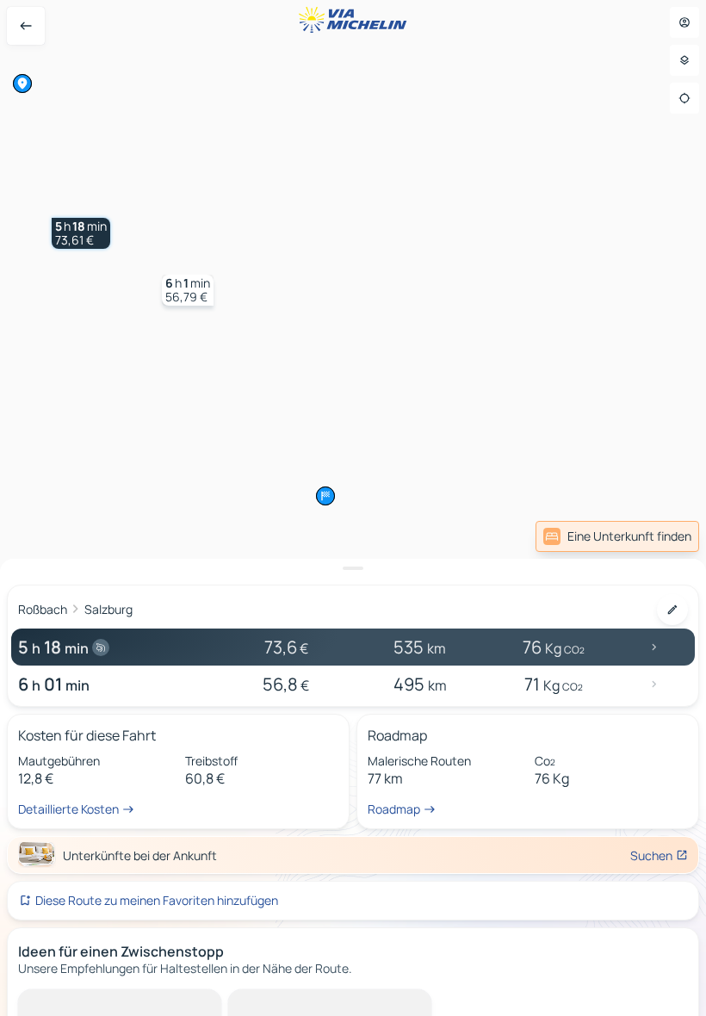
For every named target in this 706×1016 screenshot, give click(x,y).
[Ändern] (672, 609)
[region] (353, 508)
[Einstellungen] (684, 60)
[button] (81, 233)
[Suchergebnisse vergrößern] (353, 568)
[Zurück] (26, 26)
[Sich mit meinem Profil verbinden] (684, 22)
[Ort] (684, 98)
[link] (617, 536)
